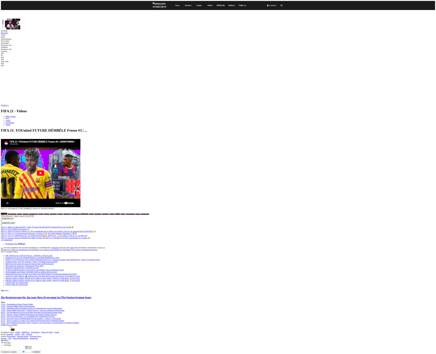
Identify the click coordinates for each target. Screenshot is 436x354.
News (177, 5)
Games (199, 5)
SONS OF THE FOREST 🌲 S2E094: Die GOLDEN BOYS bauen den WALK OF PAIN (42, 276)
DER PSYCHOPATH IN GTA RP (22, 268)
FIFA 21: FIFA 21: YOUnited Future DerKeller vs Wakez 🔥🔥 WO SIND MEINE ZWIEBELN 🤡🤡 (39, 234)
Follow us (242, 5)
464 (5, 240)
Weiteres (231, 5)
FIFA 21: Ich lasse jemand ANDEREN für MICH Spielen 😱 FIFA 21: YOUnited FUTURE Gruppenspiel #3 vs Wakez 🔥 (45, 238)
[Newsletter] (28, 348)
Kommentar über (15, 244)
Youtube (29, 334)
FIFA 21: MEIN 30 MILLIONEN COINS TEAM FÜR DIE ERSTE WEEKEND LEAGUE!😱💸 (37, 227)
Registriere (55, 248)
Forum (56, 332)
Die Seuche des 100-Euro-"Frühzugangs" (24, 266)
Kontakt (4, 338)
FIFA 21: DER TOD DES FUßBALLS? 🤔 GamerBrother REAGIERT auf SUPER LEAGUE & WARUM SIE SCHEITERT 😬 (48, 231)
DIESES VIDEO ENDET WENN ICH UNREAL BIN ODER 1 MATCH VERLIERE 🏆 (42, 278)
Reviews (188, 5)
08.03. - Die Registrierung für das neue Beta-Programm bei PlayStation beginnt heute (31, 312)
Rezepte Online (22, 336)
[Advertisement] (218, 84)
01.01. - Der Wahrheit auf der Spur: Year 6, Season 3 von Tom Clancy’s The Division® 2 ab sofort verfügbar (40, 323)
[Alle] (28, 347)
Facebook (9, 334)
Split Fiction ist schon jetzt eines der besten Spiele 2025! (29, 264)
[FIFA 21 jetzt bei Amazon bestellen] (5, 105)
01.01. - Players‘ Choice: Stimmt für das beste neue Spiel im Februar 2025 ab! (29, 314)
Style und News (35, 336)
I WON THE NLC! (16, 283)
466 (11, 240)
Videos (209, 5)
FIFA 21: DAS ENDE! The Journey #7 (15, 229)
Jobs (9, 338)
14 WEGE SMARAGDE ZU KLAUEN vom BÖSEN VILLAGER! (34, 270)
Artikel (7, 121)
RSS (23, 334)
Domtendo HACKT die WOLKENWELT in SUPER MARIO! (32, 258)
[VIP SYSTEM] (17, 250)
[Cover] (10, 29)
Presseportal (11, 336)
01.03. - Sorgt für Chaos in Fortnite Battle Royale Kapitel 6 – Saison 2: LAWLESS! (31, 319)
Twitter (17, 334)
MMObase (26, 332)
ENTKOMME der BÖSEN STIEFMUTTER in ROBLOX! (31, 272)
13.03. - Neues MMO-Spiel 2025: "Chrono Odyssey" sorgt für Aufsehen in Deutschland (32, 310)
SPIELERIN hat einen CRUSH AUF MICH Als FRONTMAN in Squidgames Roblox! (41, 274)
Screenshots (9, 123)
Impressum (34, 338)
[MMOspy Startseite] (8, 330)
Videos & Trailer (47, 332)
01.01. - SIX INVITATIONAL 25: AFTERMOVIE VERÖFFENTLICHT (28, 317)
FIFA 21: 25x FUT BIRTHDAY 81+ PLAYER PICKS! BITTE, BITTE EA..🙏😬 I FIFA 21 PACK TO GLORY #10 (44, 236)
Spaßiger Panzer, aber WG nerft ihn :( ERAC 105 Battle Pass (31, 262)
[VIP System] (49, 250)
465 (8, 240)
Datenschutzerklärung (20, 338)
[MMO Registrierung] (81, 250)
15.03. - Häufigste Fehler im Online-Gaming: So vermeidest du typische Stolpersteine (31, 308)
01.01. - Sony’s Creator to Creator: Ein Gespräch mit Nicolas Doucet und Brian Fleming (32, 321)
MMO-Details (10, 117)
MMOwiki (221, 5)
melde (72, 248)
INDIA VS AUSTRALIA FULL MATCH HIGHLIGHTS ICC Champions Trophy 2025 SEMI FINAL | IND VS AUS (52, 260)
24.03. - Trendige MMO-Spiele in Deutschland (18, 306)
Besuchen (4, 33)
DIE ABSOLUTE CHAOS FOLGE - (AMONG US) (29, 256)
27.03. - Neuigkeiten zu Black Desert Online (17, 304)
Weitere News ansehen (9, 325)
